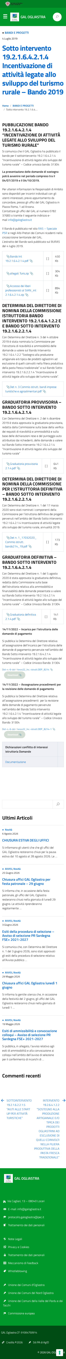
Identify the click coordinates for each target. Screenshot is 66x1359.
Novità (8, 830)
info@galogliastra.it (20, 220)
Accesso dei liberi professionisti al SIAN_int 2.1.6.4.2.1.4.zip (20, 290)
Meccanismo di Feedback (23, 1263)
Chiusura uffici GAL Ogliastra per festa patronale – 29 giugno (26, 881)
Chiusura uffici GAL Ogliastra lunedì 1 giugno (29, 985)
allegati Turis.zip (19, 273)
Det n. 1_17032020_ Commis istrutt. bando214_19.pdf (20, 541)
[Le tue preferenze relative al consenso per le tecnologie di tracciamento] (59, 1352)
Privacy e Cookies (18, 1247)
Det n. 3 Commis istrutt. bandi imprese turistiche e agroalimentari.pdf (30, 389)
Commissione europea (21, 1313)
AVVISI (8, 869)
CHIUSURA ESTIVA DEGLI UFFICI (25, 840)
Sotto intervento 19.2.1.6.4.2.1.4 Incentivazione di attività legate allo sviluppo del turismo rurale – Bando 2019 (32, 69)
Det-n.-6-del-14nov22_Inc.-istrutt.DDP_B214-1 (27, 729)
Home (5, 106)
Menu (5, 17)
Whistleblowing (17, 1271)
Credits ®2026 (14, 1342)
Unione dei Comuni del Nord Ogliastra (31, 1293)
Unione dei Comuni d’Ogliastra (26, 1285)
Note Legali (15, 1239)
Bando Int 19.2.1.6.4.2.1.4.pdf (16, 258)
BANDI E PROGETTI (17, 32)
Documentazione (15, 762)
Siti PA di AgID (41, 1342)
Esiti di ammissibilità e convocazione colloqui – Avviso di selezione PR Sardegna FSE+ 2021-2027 (29, 1035)
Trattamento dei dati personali (26, 1225)
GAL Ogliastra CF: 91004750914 (19, 1332)
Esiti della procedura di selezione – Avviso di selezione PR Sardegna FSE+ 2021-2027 (28, 935)
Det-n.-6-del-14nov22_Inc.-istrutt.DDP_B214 (25, 669)
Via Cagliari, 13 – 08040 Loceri (26, 1201)
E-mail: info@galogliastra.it (24, 1209)
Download (13, 675)
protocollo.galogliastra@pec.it (26, 1217)
